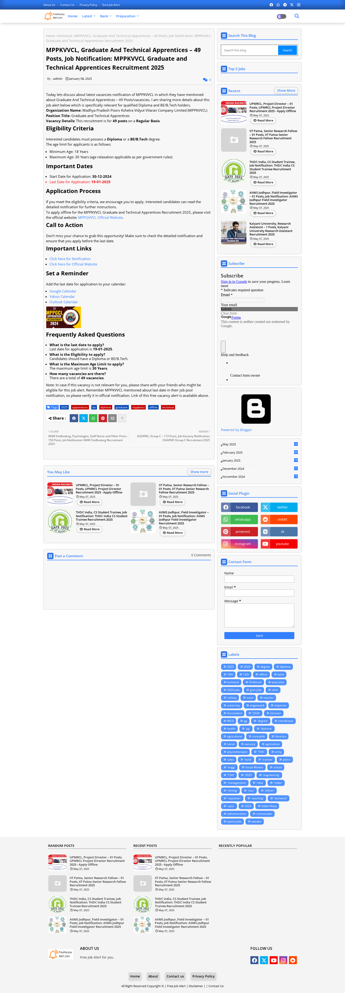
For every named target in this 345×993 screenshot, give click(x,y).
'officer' (269, 790)
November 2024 (259, 476)
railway (232, 698)
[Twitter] (83, 418)
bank (281, 674)
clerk (275, 690)
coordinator (285, 721)
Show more (199, 472)
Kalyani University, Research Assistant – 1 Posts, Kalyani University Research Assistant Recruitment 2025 (270, 229)
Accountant (234, 713)
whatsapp (243, 519)
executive (278, 682)
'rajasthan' (234, 798)
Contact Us (216, 986)
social (231, 744)
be (94, 407)
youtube (282, 544)
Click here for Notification (70, 258)
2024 (247, 667)
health (231, 729)
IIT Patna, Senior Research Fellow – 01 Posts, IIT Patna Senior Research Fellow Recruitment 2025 (184, 488)
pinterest (243, 531)
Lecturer (275, 713)
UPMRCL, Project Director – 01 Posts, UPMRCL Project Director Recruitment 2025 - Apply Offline (99, 488)
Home (72, 16)
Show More (286, 90)
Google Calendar (63, 291)
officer (263, 674)
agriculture (272, 744)
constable (258, 736)
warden (256, 821)
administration (236, 814)
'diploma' (266, 729)
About (153, 976)
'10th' (261, 752)
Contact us (67, 5)
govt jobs (256, 690)
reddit (282, 519)
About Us (49, 5)
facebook (243, 507)
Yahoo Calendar (62, 296)
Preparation (125, 16)
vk (282, 531)
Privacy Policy (89, 5)
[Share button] (122, 418)
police (287, 760)
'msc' (251, 790)
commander (264, 814)
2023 (248, 806)
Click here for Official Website (73, 264)
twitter (282, 507)
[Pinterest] (103, 418)
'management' (236, 783)
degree (265, 667)
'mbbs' (278, 783)
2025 (64, 407)
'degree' (262, 721)
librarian (280, 736)
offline (153, 407)
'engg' (231, 767)
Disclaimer (196, 986)
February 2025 (259, 452)
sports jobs (234, 821)
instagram (243, 544)
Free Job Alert (176, 986)
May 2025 (259, 444)
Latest (87, 16)
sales (230, 760)
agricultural (234, 736)
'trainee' (267, 760)
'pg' (247, 729)
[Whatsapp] (93, 418)
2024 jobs (233, 690)
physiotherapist (237, 752)
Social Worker (254, 767)
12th (246, 674)
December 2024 (259, 468)
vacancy (250, 744)
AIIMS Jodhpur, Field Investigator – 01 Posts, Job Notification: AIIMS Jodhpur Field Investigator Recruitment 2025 (184, 518)
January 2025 (259, 460)
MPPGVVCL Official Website (100, 217)
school (277, 767)
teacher (269, 698)
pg (245, 721)
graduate (122, 407)
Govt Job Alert (111, 5)
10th (230, 674)
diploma (105, 407)
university (233, 705)
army (278, 752)
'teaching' (257, 798)
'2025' (249, 775)
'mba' (260, 783)
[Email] (112, 418)
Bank (104, 16)
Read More (92, 502)
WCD (230, 721)
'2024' (256, 713)
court (250, 698)
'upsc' (231, 806)
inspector (280, 705)
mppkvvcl (138, 407)
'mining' (232, 790)
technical (65, 36)
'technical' (280, 798)
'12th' (230, 775)
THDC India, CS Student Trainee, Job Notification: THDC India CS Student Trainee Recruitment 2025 (101, 516)
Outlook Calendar (64, 301)
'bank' (248, 760)
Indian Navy (269, 806)
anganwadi (257, 705)
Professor (255, 682)
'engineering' (271, 775)
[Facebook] (74, 418)
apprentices (80, 407)
